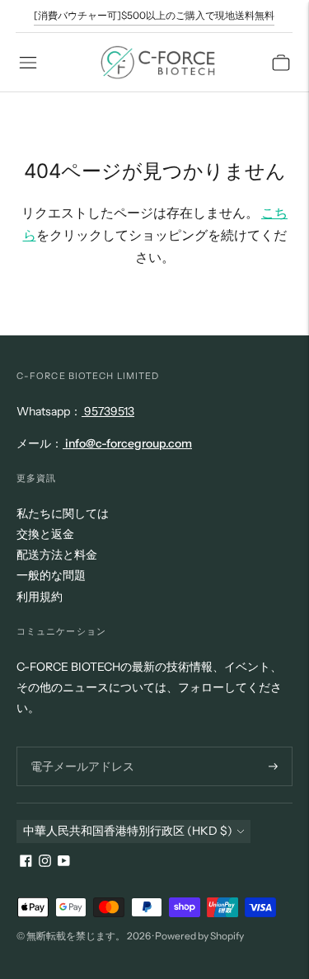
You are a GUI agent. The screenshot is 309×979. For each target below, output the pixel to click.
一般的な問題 (51, 575)
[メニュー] (28, 62)
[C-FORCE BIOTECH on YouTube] (64, 862)
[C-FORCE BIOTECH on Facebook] (26, 862)
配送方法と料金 (56, 554)
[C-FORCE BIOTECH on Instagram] (45, 862)
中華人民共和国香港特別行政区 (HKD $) (127, 830)
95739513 (108, 411)
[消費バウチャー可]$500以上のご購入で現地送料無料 (154, 15)
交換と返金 (45, 534)
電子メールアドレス (77, 746)
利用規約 (39, 596)
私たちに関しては (62, 513)
